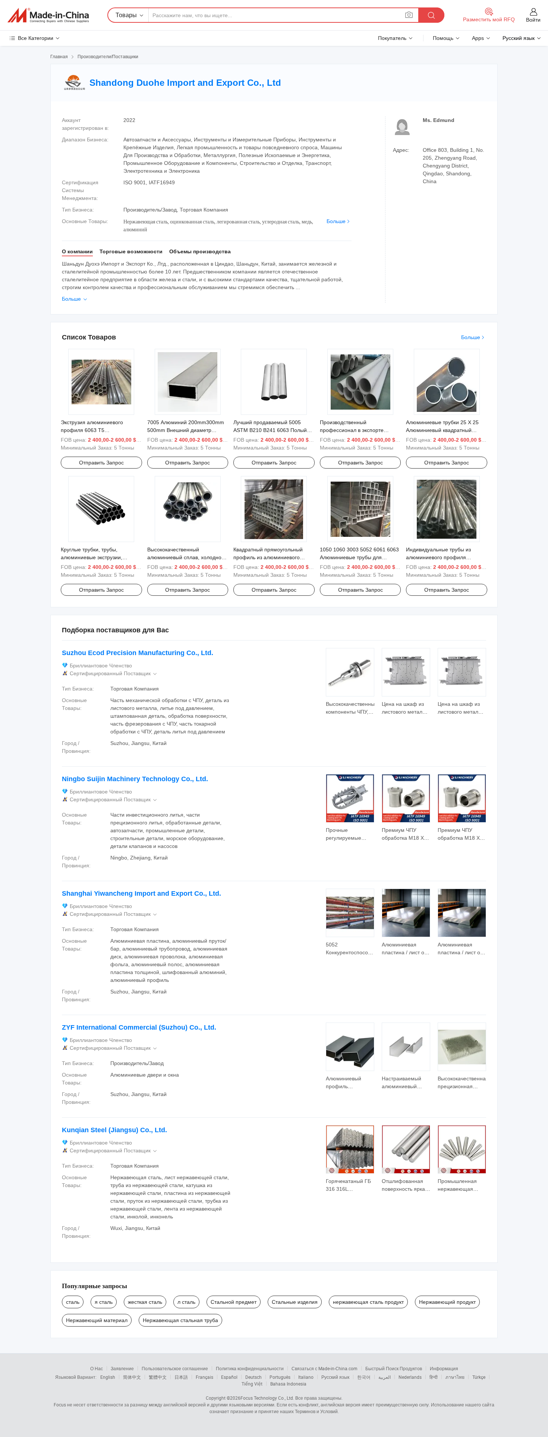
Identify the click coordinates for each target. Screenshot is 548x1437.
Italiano (306, 1377)
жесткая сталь (145, 1302)
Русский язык (335, 1377)
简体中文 (132, 1377)
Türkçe (478, 1377)
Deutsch (253, 1377)
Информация (444, 1368)
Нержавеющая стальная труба (180, 1320)
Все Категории (35, 38)
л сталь (186, 1302)
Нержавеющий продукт (447, 1302)
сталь (72, 1302)
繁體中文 (158, 1377)
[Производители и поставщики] (48, 15)
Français (204, 1377)
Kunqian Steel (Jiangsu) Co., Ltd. (114, 1130)
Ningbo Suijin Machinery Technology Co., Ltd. (135, 779)
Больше (336, 221)
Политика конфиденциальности (250, 1368)
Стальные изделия (295, 1302)
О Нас (96, 1368)
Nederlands (410, 1377)
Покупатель (392, 38)
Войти (533, 20)
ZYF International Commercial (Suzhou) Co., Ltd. (139, 1027)
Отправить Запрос (101, 463)
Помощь (443, 38)
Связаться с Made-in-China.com (325, 1368)
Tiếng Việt (252, 1384)
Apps (478, 38)
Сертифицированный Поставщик (114, 673)
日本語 (181, 1377)
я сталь (104, 1302)
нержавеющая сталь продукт (368, 1302)
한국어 (364, 1377)
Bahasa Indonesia (288, 1384)
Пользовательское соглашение (175, 1368)
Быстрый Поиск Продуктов (393, 1368)
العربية (384, 1377)
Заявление (122, 1368)
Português (280, 1377)
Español (229, 1377)
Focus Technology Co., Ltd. (267, 1398)
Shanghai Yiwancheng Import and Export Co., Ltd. (141, 893)
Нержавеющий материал (96, 1320)
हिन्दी (433, 1377)
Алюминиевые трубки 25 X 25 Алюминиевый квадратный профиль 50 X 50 (442, 430)
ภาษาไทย (454, 1377)
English (107, 1377)
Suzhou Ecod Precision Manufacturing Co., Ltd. (137, 653)
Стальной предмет (233, 1302)
